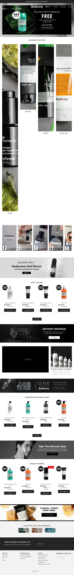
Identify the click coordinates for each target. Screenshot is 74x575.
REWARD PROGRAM (25, 555)
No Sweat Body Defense (46, 303)
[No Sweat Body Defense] (46, 293)
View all (37, 319)
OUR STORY (5, 555)
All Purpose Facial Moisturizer (28, 303)
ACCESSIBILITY (41, 562)
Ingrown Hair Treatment (46, 484)
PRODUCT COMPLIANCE (44, 564)
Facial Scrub (64, 303)
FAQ (3, 558)
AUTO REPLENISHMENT (26, 556)
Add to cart (28, 426)
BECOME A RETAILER (43, 560)
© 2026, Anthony (35, 571)
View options (10, 310)
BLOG (3, 560)
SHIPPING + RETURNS (43, 555)
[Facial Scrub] (64, 293)
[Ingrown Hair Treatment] (46, 474)
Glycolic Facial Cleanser (10, 303)
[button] (7, 304)
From (10, 306)
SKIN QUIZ (19, 8)
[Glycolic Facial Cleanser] (10, 293)
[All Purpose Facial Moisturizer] (28, 293)
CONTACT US (5, 556)
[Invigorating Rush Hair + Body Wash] (28, 408)
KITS (13, 8)
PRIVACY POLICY (42, 556)
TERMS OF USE (41, 558)
